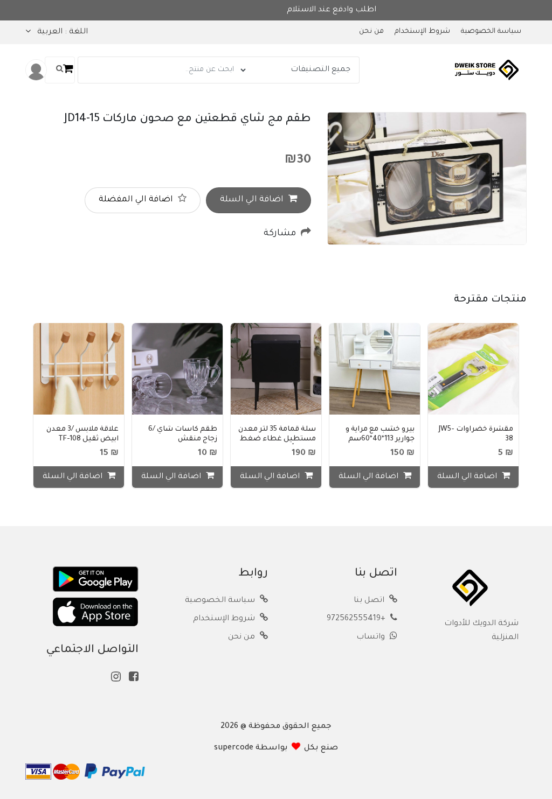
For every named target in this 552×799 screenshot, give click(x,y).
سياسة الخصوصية (491, 32)
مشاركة (281, 234)
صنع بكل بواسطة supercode (276, 748)
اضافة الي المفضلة (137, 200)
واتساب (371, 637)
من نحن (371, 32)
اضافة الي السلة (253, 200)
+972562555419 (357, 619)
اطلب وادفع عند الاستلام (294, 10)
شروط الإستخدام (422, 32)
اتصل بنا (370, 601)
